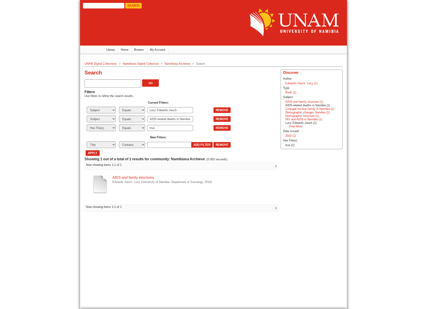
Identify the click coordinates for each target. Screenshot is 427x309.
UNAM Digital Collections (101, 63)
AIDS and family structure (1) (304, 101)
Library (110, 49)
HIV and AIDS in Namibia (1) (303, 119)
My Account (157, 49)
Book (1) (290, 92)
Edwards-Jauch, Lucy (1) (301, 83)
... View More (293, 126)
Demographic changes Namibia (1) (307, 112)
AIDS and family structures (133, 177)
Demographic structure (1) (302, 116)
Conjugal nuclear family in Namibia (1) (309, 108)
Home (124, 49)
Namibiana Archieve (177, 63)
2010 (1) (290, 135)
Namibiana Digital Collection (141, 63)
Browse (139, 49)
